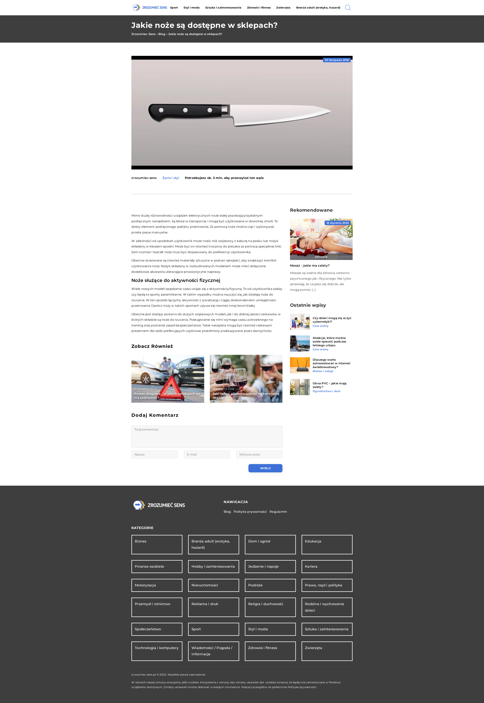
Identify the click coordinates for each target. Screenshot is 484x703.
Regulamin (278, 511)
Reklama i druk (205, 604)
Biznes (141, 541)
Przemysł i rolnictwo (152, 604)
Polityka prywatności (250, 511)
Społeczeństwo (148, 629)
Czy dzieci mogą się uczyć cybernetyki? (332, 320)
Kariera (311, 566)
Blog (227, 511)
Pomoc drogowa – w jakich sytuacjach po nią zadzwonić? (167, 395)
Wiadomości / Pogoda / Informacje (212, 651)
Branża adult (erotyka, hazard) (318, 7)
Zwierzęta (283, 7)
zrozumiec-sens (144, 178)
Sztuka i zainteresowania (223, 7)
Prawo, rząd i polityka (323, 585)
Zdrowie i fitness (259, 7)
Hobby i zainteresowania (213, 566)
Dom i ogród (259, 541)
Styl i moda (192, 7)
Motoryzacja (145, 585)
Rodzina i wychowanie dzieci (324, 607)
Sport (174, 7)
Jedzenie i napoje (263, 566)
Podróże (255, 585)
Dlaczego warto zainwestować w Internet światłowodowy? (331, 363)
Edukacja (313, 541)
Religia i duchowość (265, 604)
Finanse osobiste (149, 566)
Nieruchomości (205, 585)
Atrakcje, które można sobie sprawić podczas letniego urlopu (329, 341)
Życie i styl (170, 178)
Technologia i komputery (156, 648)
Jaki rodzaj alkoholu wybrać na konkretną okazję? (246, 395)
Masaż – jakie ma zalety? (310, 265)
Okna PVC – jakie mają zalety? (329, 385)
